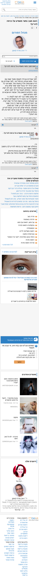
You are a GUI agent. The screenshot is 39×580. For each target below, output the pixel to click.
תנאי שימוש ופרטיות (10, 550)
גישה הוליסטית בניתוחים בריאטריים (23, 301)
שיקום (16, 417)
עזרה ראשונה (22, 564)
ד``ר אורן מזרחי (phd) (19, 498)
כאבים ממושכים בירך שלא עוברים (26, 186)
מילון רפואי (23, 571)
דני (19, 479)
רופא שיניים (23, 529)
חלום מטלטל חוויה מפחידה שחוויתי (26, 183)
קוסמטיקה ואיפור (10, 525)
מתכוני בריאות (9, 535)
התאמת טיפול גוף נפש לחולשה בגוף (25, 196)
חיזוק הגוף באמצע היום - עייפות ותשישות (24, 207)
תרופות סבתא (22, 551)
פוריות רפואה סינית (27, 243)
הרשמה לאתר (9, 555)
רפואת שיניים (22, 525)
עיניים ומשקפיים (24, 532)
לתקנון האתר (28, 121)
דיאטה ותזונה (22, 536)
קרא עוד (19, 481)
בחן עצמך (23, 562)
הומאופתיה (30, 228)
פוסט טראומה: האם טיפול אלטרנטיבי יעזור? (11, 380)
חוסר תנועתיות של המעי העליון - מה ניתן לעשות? (21, 199)
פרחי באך (30, 216)
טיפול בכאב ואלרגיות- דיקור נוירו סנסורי (20, 237)
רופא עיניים (23, 538)
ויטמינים (24, 560)
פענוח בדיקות (22, 544)
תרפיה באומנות (29, 219)
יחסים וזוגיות (9, 538)
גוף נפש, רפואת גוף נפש (26, 222)
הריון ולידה (23, 527)
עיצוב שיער (10, 531)
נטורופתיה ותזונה (28, 234)
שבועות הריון (23, 553)
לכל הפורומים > (7, 245)
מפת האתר (10, 557)
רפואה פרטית (34, 16)
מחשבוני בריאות (6, 3)
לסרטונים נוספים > (9, 252)
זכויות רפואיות (6, 4)
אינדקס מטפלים (24, 568)
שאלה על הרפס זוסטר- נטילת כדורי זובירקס (23, 188)
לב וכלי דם (23, 520)
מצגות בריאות (22, 549)
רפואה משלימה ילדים (27, 231)
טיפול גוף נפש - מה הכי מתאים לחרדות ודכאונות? (21, 201)
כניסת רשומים (9, 553)
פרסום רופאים (9, 546)
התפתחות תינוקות (23, 556)
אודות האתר (10, 560)
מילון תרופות (6, 1)
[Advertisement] (19, 320)
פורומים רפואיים (24, 16)
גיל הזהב (11, 528)
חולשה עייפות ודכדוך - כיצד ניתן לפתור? (24, 194)
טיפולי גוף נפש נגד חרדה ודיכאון (27, 191)
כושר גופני (10, 533)
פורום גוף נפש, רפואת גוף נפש (10, 16)
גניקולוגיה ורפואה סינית (26, 225)
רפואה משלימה (11, 521)
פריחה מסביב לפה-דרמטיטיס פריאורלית (22, 291)
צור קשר (11, 544)
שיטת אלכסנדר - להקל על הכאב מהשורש (10, 399)
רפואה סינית (30, 240)
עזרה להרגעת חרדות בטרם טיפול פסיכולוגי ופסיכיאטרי (19, 204)
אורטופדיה (23, 522)
